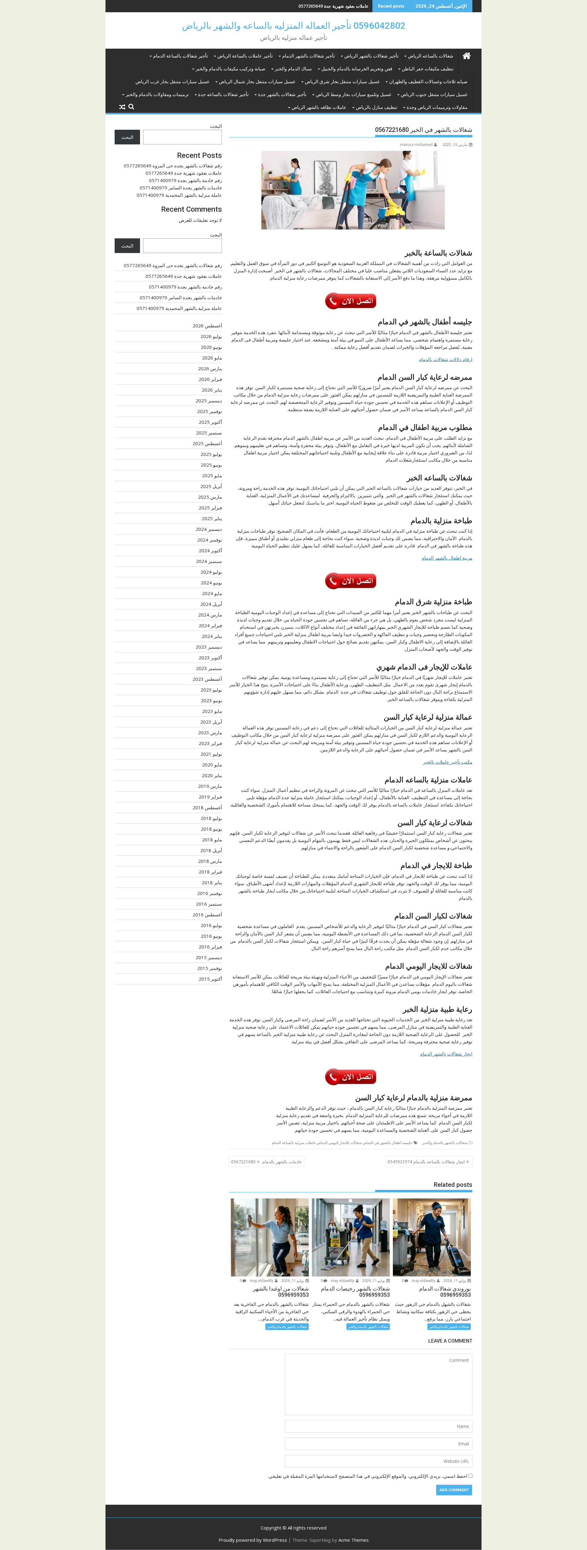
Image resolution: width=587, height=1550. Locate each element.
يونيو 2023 (211, 700)
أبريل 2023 (211, 722)
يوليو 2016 (211, 925)
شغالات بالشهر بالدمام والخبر (444, 1142)
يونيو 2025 (211, 465)
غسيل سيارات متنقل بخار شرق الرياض (342, 81)
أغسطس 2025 (207, 443)
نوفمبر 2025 (209, 411)
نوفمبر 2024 (209, 540)
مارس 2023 (210, 732)
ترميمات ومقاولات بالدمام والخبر (157, 94)
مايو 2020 (212, 765)
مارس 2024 (210, 615)
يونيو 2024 (211, 582)
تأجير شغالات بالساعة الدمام (180, 56)
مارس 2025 (210, 497)
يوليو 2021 (211, 754)
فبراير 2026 (210, 379)
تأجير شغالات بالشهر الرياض (371, 56)
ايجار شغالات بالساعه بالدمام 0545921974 (426, 1161)
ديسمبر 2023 (209, 647)
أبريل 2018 (211, 850)
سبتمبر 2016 (209, 904)
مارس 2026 (210, 368)
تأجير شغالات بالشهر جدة (282, 94)
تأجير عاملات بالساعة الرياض (245, 56)
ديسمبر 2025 (209, 400)
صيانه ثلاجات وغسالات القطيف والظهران (428, 81)
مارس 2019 (210, 786)
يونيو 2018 (211, 829)
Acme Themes (353, 1540)
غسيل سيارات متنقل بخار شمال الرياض (257, 81)
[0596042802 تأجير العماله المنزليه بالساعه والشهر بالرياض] (466, 55)
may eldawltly (424, 1280)
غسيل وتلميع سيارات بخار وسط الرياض (353, 94)
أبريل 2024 (211, 604)
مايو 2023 (212, 711)
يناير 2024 (212, 636)
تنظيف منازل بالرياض (376, 107)
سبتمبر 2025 (209, 433)
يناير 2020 (212, 775)
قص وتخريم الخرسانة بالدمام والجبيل (356, 69)
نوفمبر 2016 (209, 893)
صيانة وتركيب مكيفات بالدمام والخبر (230, 69)
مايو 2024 (212, 593)
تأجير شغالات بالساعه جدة (223, 94)
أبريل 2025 (211, 486)
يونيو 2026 (211, 347)
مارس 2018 (210, 861)
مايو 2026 (212, 358)
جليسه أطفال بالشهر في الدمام (388, 1142)
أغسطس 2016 (207, 914)
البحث (216, 126)
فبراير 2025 (210, 508)
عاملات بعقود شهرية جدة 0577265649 (184, 173)
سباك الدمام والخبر (293, 69)
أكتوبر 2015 (210, 979)
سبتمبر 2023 (209, 668)
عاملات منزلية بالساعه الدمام (294, 1142)
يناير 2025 (212, 518)
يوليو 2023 (211, 690)
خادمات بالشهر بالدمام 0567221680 (266, 1161)
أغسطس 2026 (207, 325)
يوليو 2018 (211, 818)
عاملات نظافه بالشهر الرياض (319, 107)
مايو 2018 (212, 839)
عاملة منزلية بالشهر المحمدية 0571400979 (179, 195)
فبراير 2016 (210, 947)
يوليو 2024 (211, 572)
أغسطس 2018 (207, 807)
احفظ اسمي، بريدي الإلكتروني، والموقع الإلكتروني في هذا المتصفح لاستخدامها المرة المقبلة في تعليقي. (367, 1476)
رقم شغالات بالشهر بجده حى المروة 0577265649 (173, 165)
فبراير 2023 (210, 743)
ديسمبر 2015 (209, 957)
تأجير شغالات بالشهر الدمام (308, 56)
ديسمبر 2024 (209, 529)
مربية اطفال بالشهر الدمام (447, 558)
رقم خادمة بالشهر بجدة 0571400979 (334, 6)
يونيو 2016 (211, 936)
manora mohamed (416, 144)
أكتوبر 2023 (210, 657)
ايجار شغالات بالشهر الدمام (446, 1054)
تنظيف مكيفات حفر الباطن (427, 69)
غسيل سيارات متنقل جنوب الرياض (434, 94)
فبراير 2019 (210, 797)
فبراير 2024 (210, 625)
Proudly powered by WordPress (253, 1540)
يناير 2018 (212, 882)
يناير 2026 (212, 390)
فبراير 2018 (210, 872)
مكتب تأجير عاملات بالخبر (447, 762)
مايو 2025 (212, 475)
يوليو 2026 (211, 336)
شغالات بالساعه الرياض (430, 56)
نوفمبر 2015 (209, 968)
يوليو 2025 (211, 454)
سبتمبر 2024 (209, 561)
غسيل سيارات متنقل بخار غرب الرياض (172, 81)
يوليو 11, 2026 (455, 1280)
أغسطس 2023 (207, 679)
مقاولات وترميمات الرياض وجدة (437, 107)
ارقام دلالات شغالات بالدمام (445, 359)
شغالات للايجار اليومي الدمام (340, 1142)
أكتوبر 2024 (210, 550)
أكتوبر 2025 (210, 422)
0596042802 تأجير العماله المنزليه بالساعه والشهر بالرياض (293, 25)
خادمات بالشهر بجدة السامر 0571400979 (181, 187)
